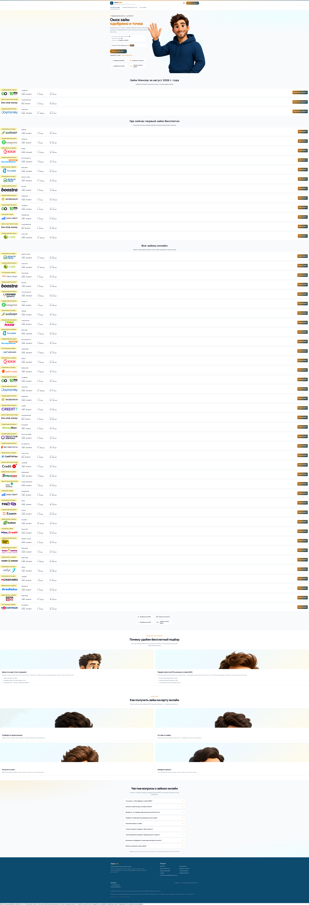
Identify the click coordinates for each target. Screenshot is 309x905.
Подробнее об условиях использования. (130, 904)
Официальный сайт (165, 870)
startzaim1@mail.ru (116, 887)
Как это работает (165, 868)
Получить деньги (192, 3)
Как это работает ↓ (127, 55)
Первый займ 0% (184, 873)
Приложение (183, 866)
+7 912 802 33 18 (115, 885)
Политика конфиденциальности (168, 875)
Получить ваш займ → (118, 51)
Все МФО (162, 866)
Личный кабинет (183, 870)
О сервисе (177, 882)
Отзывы (162, 873)
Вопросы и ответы (184, 868)
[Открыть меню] (184, 3)
